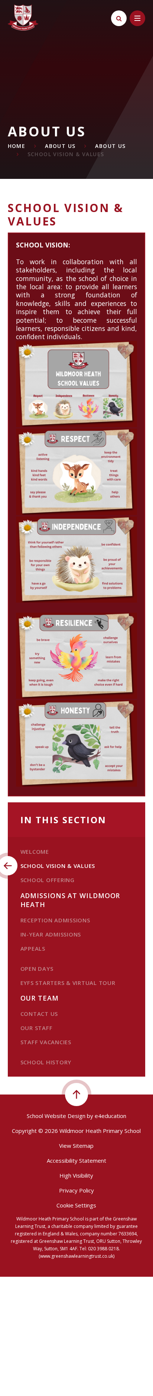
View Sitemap (76, 1145)
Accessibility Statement (76, 1160)
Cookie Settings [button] (76, 1205)
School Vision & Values (65, 154)
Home (17, 145)
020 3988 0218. (104, 1248)
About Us (60, 145)
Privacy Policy (76, 1190)
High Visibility (76, 1175)
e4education (110, 1115)
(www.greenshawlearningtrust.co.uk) (76, 1256)
